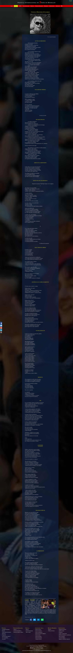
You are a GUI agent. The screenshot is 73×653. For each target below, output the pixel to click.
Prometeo (46, 6)
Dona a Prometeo (62, 636)
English (70, 0)
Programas (61, 632)
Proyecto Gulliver (39, 6)
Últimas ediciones (51, 630)
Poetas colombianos (38, 632)
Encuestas (4, 639)
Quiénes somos (61, 630)
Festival (4, 628)
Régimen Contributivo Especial (64, 639)
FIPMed (15, 6)
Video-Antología (26, 6)
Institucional (51, 6)
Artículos (58, 6)
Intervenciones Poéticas (6, 636)
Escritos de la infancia (17, 630)
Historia (3, 630)
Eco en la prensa (5, 637)
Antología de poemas (6, 629)
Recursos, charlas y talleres (18, 632)
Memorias (4, 633)
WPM (20, 6)
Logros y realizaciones (63, 633)
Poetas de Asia (37, 634)
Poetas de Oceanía (38, 637)
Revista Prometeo (52, 628)
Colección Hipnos (62, 637)
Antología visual (39, 628)
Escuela (32, 6)
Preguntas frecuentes (62, 629)
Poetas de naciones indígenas (40, 633)
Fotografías (4, 634)
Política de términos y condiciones (65, 634)
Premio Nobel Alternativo (6, 632)
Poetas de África (38, 629)
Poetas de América (38, 630)
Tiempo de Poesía (38, 639)
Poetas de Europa (38, 636)
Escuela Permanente (29, 630)
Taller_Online (28, 632)
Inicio (12, 6)
